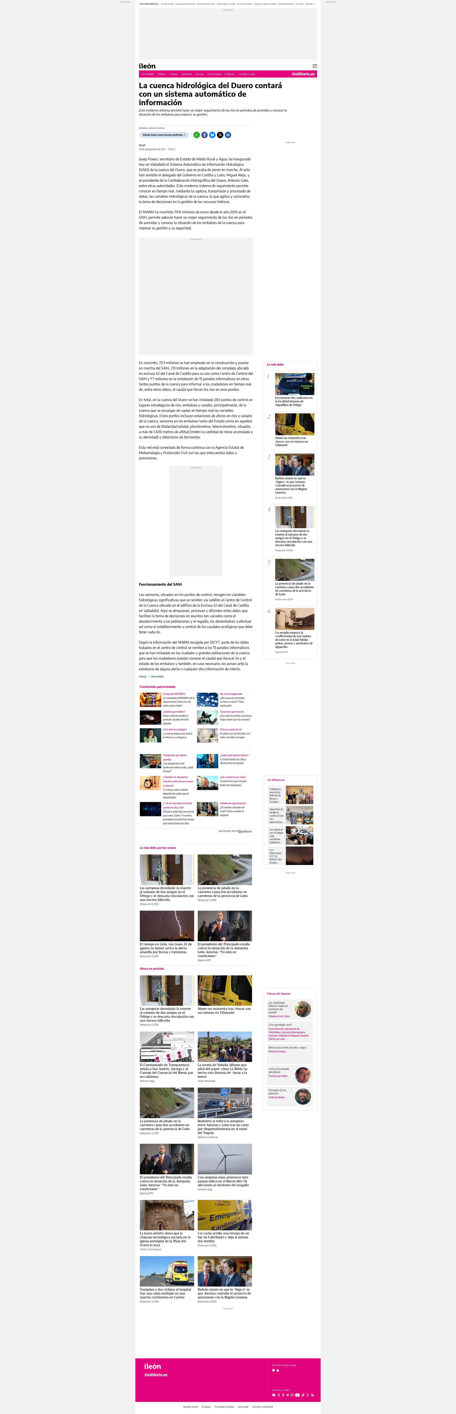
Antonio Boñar (277, 1097)
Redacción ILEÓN (149, 904)
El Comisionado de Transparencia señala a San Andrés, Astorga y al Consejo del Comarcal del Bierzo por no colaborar (166, 1071)
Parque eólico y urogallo (226, 4)
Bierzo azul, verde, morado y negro (287, 1047)
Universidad (214, 74)
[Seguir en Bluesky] (273, 1395)
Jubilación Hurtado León (314, 4)
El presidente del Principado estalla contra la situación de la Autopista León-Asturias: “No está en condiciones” (224, 950)
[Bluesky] (212, 135)
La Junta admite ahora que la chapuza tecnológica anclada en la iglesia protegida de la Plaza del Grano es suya (165, 1239)
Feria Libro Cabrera (244, 4)
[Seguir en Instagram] (292, 1395)
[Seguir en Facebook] (283, 1395)
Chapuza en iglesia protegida (265, 4)
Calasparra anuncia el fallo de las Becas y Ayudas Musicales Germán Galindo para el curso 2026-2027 (276, 795)
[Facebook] (204, 135)
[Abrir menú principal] (315, 66)
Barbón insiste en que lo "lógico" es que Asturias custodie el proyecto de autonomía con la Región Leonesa (291, 485)
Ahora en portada (152, 968)
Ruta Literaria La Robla (206, 4)
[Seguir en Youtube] (297, 1395)
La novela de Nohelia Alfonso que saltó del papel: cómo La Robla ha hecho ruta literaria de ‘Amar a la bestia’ (222, 1071)
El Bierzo (230, 74)
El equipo (206, 1406)
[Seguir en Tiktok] (303, 1395)
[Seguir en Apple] (278, 1370)
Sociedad (186, 74)
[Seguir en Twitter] (278, 1395)
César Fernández (206, 1080)
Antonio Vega (147, 1080)
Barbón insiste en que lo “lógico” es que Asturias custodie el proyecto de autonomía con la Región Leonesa (224, 1293)
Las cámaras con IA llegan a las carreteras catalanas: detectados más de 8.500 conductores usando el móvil (276, 836)
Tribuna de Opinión (279, 993)
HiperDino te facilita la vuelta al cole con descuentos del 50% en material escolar (276, 816)
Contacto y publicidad (262, 1406)
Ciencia (199, 74)
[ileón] (164, 1366)
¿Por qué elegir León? (280, 1024)
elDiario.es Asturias (208, 1137)
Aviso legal (243, 1406)
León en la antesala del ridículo (279, 1070)
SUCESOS (299, 4)
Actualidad (148, 74)
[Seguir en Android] (273, 1370)
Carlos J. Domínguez (150, 1249)
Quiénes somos (190, 1406)
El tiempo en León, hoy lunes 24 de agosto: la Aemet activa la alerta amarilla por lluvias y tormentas (166, 948)
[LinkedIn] (228, 135)
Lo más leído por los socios (158, 848)
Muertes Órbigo (167, 4)
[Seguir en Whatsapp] (308, 1395)
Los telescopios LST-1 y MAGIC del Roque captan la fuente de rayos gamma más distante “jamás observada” (276, 856)
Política (161, 74)
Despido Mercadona (286, 4)
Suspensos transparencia (185, 4)
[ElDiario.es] (303, 74)
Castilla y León (246, 74)
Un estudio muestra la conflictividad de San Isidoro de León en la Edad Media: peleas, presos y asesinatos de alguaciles (294, 640)
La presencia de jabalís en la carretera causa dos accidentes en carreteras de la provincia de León (223, 892)
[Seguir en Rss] (312, 1395)
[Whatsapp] (196, 135)
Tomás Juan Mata (278, 1075)
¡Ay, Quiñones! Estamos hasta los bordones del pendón (278, 1007)
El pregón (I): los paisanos (277, 1092)
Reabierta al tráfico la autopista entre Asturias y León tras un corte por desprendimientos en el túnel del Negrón (223, 1127)
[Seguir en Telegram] (287, 1395)
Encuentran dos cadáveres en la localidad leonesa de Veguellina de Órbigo (294, 401)
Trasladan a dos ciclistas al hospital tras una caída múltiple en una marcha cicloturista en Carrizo (165, 1293)
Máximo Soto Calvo (279, 1016)
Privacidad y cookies (224, 1406)
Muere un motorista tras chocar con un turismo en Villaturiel (224, 1010)
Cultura (173, 74)
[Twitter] (220, 135)
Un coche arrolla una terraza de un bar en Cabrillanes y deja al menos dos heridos (223, 1237)
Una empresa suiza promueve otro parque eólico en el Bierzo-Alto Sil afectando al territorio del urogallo (223, 1181)
